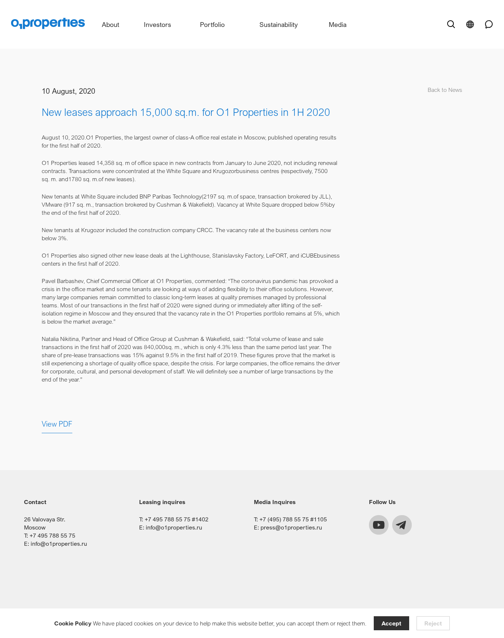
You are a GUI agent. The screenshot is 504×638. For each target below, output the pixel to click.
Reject (433, 623)
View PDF (57, 423)
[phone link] (486, 24)
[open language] (470, 24)
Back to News (445, 89)
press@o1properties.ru (291, 527)
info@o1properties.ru (59, 543)
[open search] (450, 24)
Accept (391, 623)
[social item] (379, 525)
